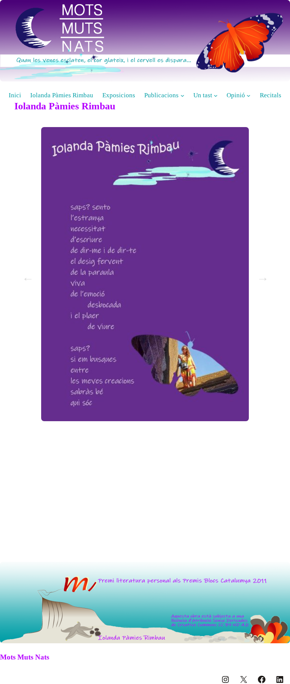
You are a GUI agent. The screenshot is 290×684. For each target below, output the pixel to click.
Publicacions (161, 95)
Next (260, 275)
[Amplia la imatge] (280, 571)
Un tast (202, 95)
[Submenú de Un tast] (216, 95)
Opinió (236, 95)
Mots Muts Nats (24, 657)
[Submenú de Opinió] (248, 95)
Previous (25, 275)
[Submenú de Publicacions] (182, 95)
